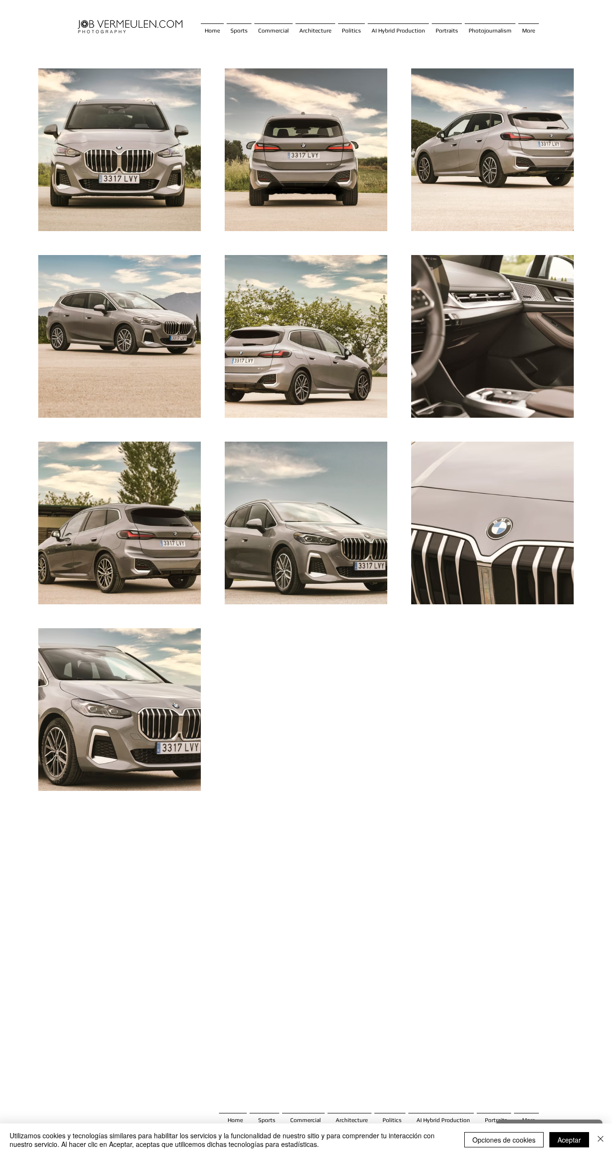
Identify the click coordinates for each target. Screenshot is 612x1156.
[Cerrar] (600, 1139)
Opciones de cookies (504, 1140)
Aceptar (569, 1140)
